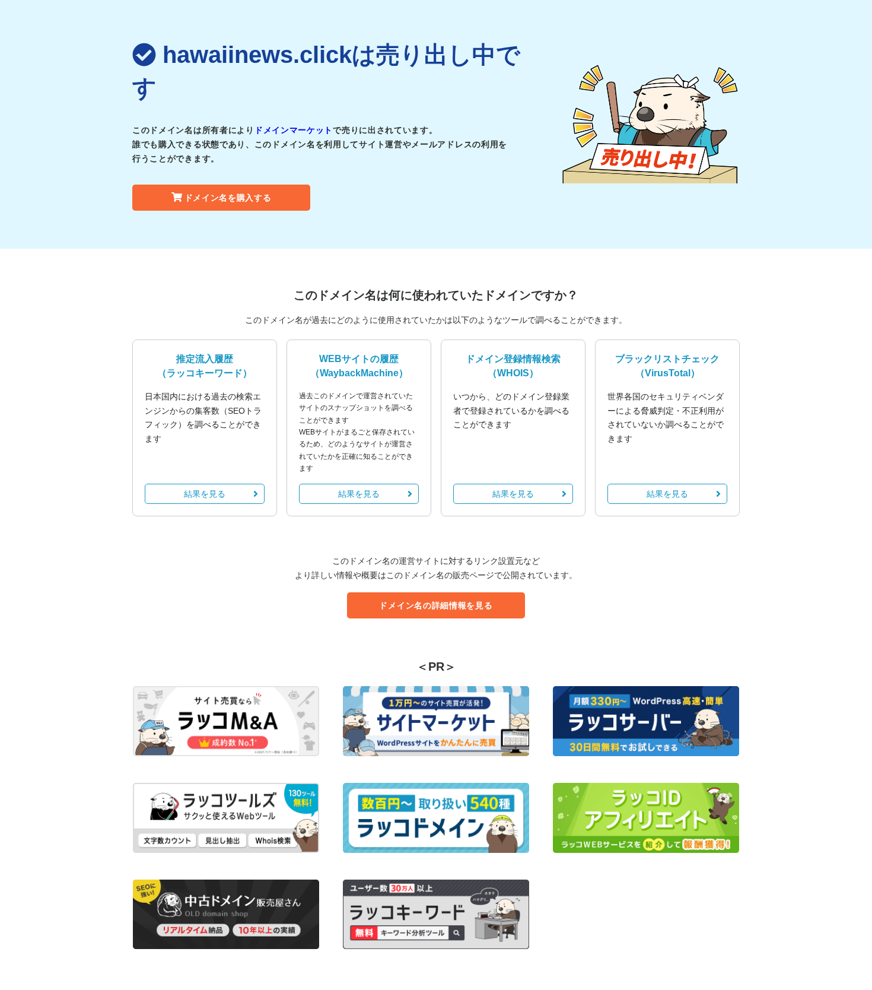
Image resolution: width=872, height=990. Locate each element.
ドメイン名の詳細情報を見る (435, 605)
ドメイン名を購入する (228, 197)
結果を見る (204, 494)
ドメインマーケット (293, 130)
